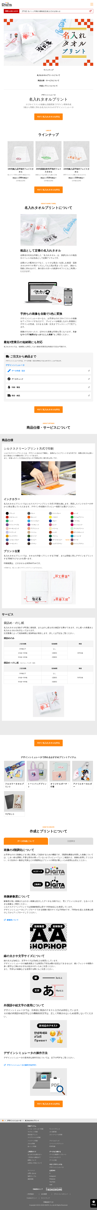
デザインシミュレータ (56, 1167)
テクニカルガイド (55, 1157)
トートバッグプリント (56, 1143)
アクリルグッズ (54, 1141)
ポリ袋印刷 (53, 1132)
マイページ (31, 1170)
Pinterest (52, 1179)
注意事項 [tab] (71, 841)
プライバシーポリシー (61, 1194)
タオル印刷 (31, 1143)
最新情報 (30, 1179)
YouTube (52, 1182)
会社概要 (44, 1194)
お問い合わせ (32, 1173)
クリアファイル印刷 (34, 1137)
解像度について (12, 920)
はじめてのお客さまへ (35, 1154)
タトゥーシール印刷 (55, 1134)
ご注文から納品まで (34, 1157)
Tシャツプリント (54, 1129)
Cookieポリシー (32, 1198)
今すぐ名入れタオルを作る (48, 117)
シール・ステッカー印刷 (35, 1129)
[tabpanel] (48, 972)
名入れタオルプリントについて (48, 75)
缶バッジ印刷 (32, 1146)
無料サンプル (32, 1176)
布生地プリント (33, 1134)
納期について (32, 1160)
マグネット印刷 (33, 1132)
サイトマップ (45, 1198)
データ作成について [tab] (25, 841)
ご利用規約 (30, 1194)
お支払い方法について (35, 1163)
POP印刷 (52, 1146)
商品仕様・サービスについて (48, 80)
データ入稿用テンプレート (57, 1154)
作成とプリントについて (48, 86)
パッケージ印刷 (33, 1141)
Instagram (52, 1176)
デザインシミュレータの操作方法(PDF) (21, 1065)
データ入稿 (53, 1160)
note (50, 1185)
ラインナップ (48, 70)
